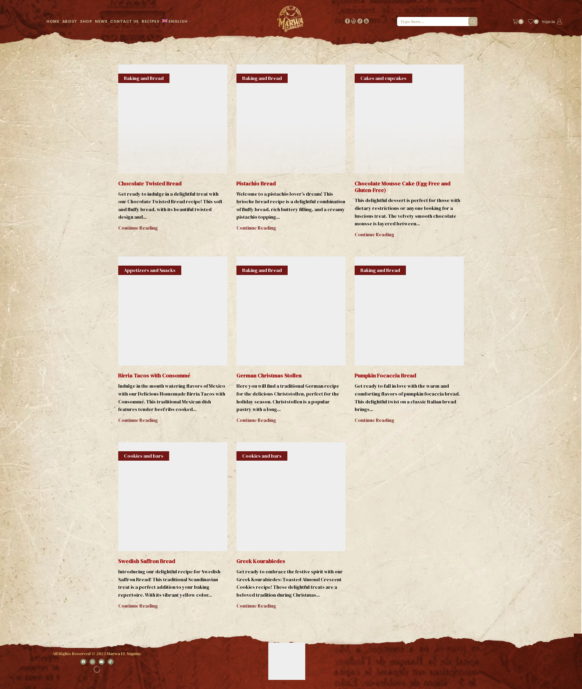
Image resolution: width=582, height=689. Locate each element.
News (101, 21)
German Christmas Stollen (269, 375)
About (70, 21)
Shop (86, 21)
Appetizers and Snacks (150, 270)
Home (52, 21)
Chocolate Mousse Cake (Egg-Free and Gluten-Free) (402, 187)
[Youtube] (366, 21)
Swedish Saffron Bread (146, 561)
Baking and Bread (144, 78)
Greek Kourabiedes (260, 561)
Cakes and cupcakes (383, 78)
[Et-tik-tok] (111, 662)
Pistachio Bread (256, 183)
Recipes (150, 21)
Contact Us (124, 21)
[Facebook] (347, 21)
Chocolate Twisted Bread (150, 183)
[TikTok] (360, 21)
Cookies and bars (143, 455)
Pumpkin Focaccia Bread (385, 375)
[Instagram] (353, 21)
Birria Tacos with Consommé (154, 375)
